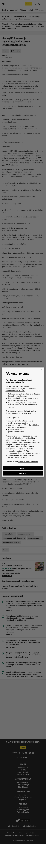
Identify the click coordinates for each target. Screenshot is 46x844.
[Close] (42, 369)
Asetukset (23, 473)
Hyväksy (23, 468)
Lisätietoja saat (22, 462)
